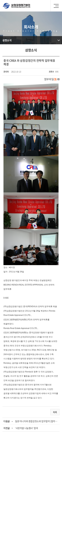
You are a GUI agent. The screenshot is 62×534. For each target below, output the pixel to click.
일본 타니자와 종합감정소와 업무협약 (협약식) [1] (37, 421)
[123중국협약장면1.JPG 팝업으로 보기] (31, 230)
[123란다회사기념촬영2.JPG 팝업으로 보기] (31, 121)
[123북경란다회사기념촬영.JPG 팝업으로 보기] (31, 158)
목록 (55, 412)
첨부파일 (50, 79)
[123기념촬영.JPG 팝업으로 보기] (31, 85)
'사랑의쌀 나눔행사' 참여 (26, 428)
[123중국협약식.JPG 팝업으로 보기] (31, 194)
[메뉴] (56, 5)
